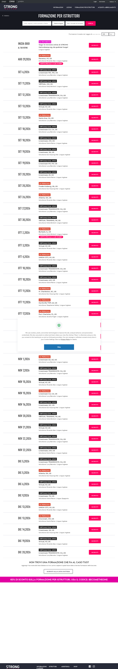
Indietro (6, 15)
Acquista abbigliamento (107, 7)
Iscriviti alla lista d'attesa (58, 571)
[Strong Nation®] (10, 7)
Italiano (112, 1)
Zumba (4, 1)
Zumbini (20, 1)
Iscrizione (102, 1)
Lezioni (69, 7)
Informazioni (58, 7)
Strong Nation (12, 1)
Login (95, 1)
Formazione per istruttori (85, 7)
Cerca (90, 23)
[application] (59, 334)
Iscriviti (94, 45)
